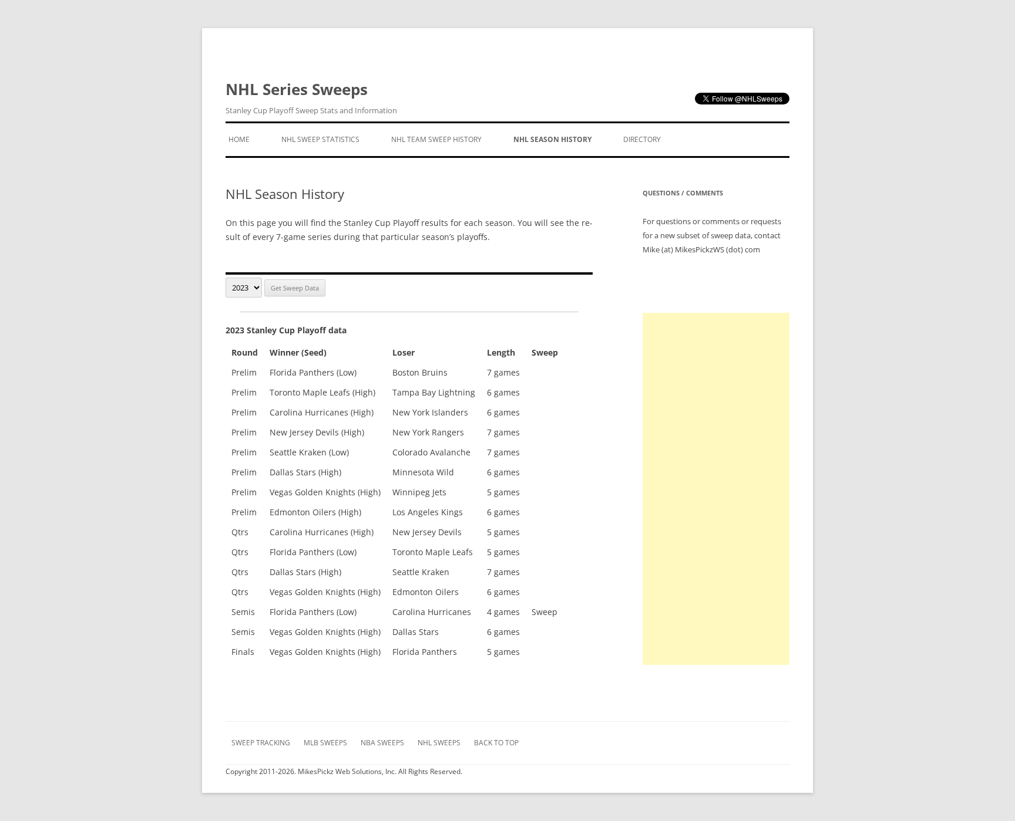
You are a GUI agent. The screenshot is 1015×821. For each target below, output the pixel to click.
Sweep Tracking (260, 743)
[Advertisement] (716, 489)
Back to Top (496, 743)
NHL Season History (552, 139)
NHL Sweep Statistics (320, 139)
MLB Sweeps (325, 743)
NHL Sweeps (439, 743)
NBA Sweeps (382, 743)
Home (239, 139)
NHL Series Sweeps (311, 97)
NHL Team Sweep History (436, 139)
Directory (642, 139)
